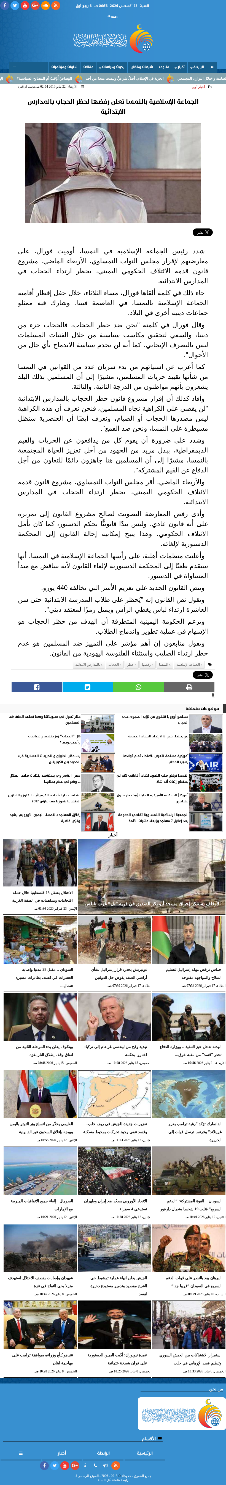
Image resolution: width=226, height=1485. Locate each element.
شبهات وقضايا (141, 67)
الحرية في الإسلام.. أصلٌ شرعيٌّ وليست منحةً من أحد (159, 78)
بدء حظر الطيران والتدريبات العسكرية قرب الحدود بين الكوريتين (49, 759)
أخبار (181, 67)
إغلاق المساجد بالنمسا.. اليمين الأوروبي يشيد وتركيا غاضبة (45, 818)
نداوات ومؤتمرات (64, 67)
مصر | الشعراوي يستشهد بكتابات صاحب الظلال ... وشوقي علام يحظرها (45, 779)
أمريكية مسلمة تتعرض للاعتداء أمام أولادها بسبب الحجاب (156, 759)
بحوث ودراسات (113, 67)
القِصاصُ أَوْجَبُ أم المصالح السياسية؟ (79, 78)
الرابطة (198, 67)
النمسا (163, 665)
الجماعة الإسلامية (188, 665)
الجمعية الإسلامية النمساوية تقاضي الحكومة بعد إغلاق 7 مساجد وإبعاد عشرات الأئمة (153, 818)
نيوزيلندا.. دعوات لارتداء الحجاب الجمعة (158, 736)
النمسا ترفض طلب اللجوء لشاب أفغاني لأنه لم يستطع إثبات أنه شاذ (153, 779)
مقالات (88, 67)
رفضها (146, 665)
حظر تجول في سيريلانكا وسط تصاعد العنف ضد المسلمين (44, 720)
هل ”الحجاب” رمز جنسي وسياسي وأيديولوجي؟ (54, 739)
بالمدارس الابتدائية (87, 665)
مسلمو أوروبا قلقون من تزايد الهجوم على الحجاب (155, 720)
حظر (130, 665)
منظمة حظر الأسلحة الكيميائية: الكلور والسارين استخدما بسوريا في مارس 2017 (44, 798)
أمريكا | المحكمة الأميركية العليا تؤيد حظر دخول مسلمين (153, 798)
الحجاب (113, 665)
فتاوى (164, 67)
